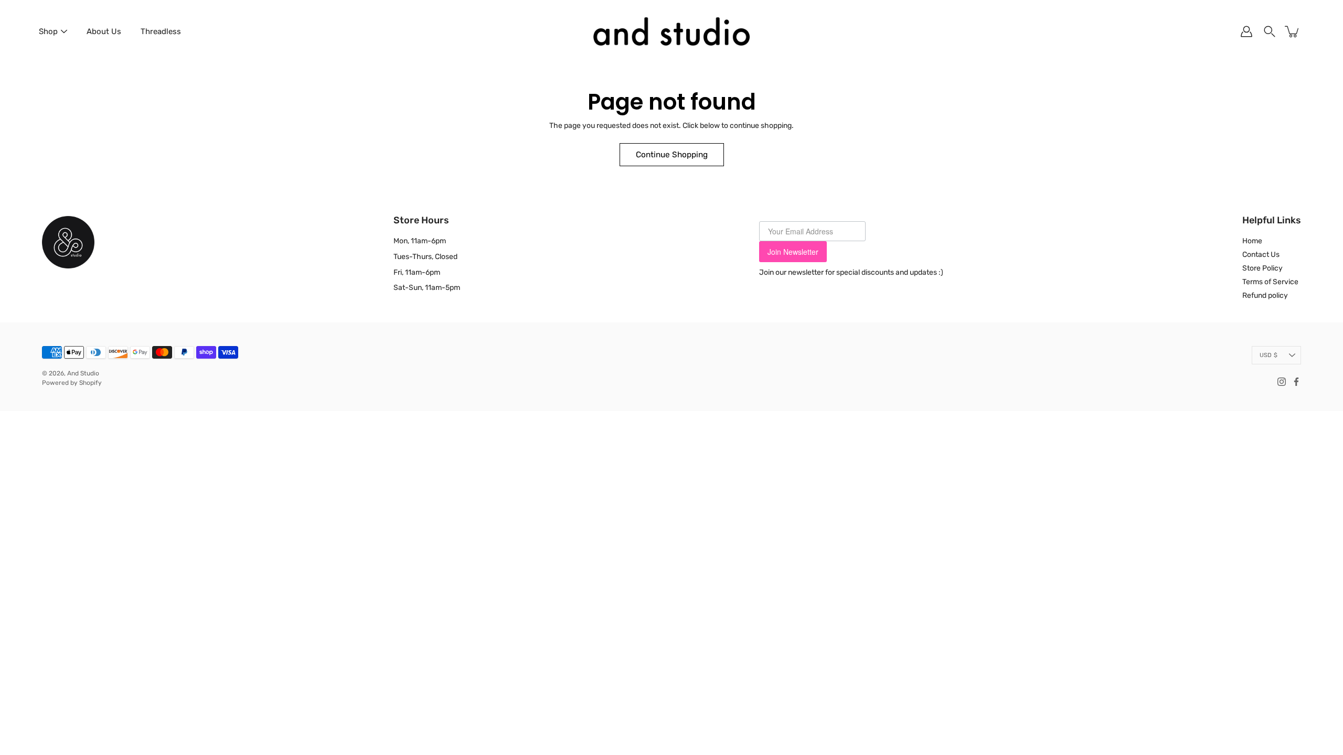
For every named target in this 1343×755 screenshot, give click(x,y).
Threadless (161, 31)
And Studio (83, 373)
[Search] (1269, 31)
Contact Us (1261, 254)
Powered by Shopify (72, 382)
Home (1252, 240)
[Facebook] (1296, 382)
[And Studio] (671, 31)
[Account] (1246, 31)
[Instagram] (1281, 382)
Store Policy (1262, 268)
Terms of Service (1270, 281)
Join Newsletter (793, 251)
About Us (104, 31)
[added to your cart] (1292, 31)
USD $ (1268, 355)
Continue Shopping (672, 154)
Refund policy (1265, 295)
